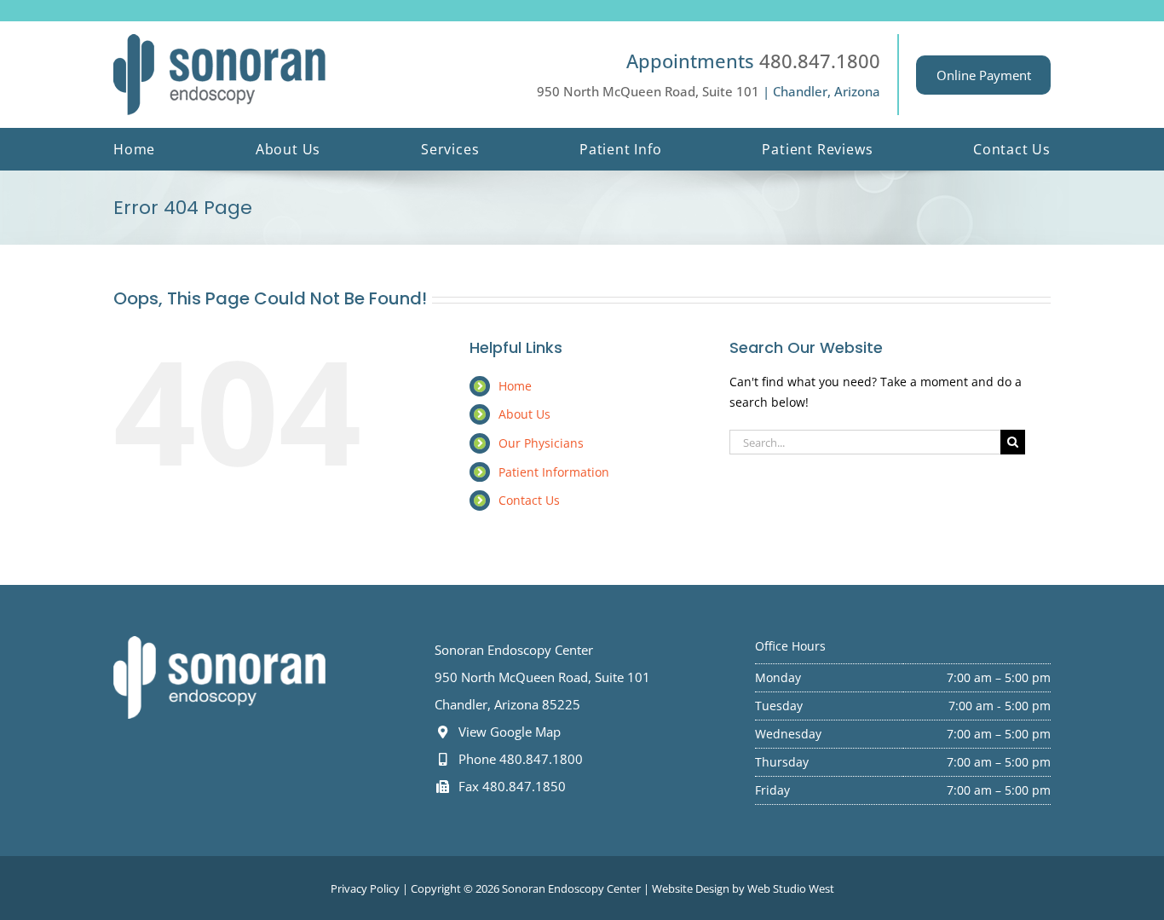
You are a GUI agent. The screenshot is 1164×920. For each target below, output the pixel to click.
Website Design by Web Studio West (743, 888)
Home (515, 386)
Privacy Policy (365, 888)
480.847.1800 (819, 60)
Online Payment (983, 75)
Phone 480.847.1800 (519, 758)
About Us (524, 414)
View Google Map (508, 731)
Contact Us (529, 500)
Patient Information (553, 472)
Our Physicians (541, 443)
